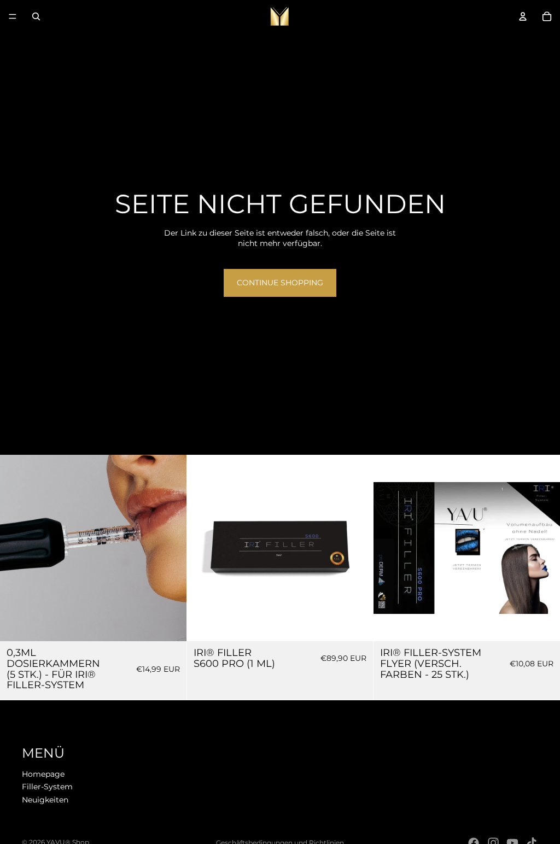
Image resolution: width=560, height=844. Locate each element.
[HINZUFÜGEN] (169, 624)
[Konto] (523, 16)
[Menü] (12, 16)
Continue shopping (280, 283)
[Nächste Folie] (543, 548)
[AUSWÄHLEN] (543, 624)
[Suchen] (36, 16)
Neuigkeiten (45, 800)
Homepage (43, 774)
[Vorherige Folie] (390, 548)
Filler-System (47, 787)
